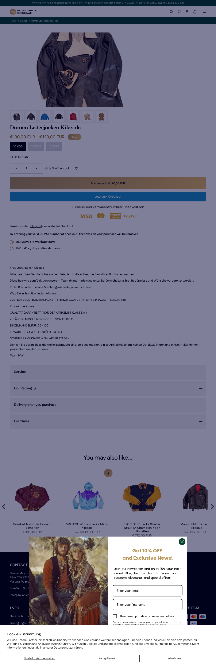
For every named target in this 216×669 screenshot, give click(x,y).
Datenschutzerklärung (68, 648)
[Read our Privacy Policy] (179, 622)
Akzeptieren (107, 658)
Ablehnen (174, 658)
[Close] (182, 542)
